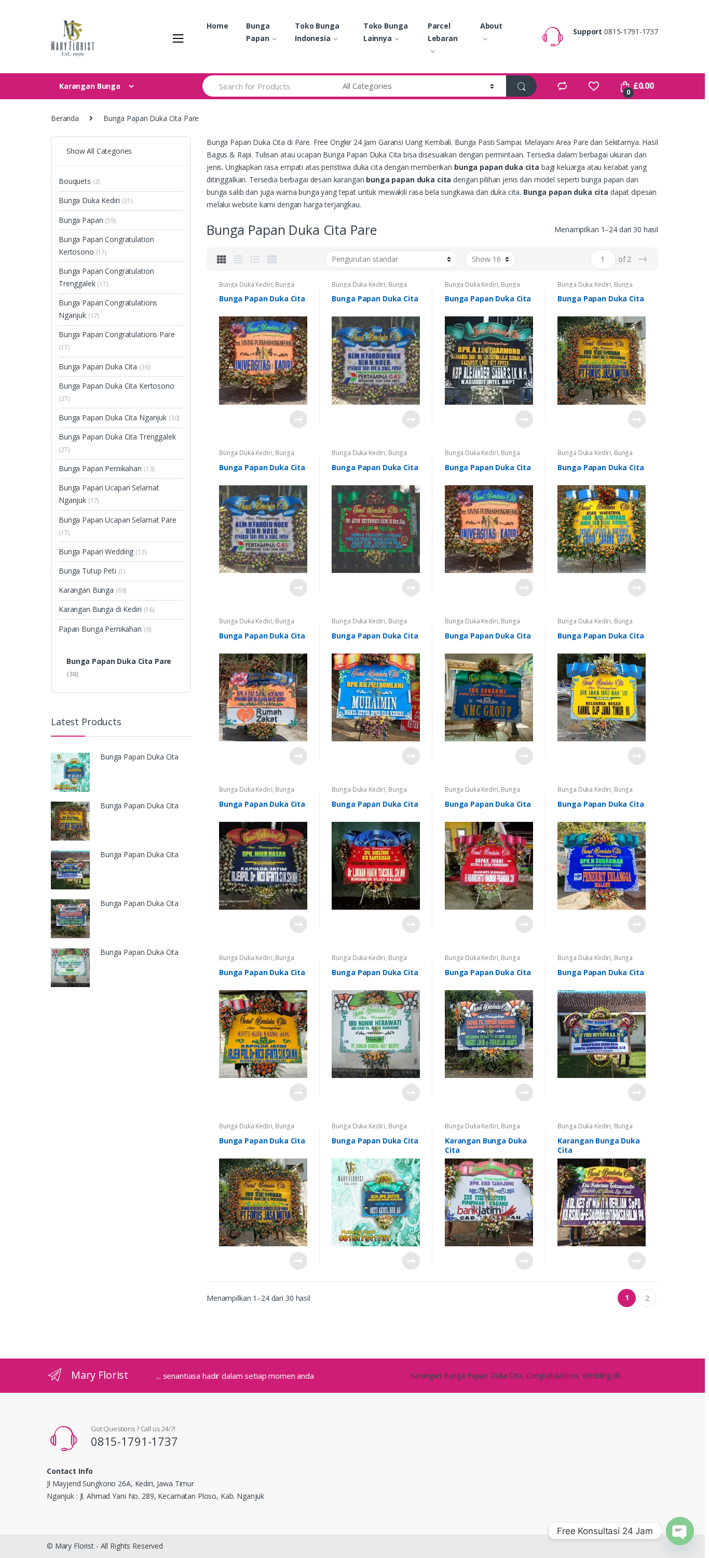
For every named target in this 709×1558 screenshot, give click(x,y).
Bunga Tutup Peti (92, 571)
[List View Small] (272, 259)
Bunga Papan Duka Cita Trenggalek (117, 443)
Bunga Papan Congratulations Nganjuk (108, 309)
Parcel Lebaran (443, 32)
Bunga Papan (257, 32)
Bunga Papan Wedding (103, 551)
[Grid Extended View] (238, 259)
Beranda (65, 118)
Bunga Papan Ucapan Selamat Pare (117, 526)
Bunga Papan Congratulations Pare (117, 340)
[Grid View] (221, 259)
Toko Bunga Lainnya (385, 32)
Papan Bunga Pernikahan (105, 629)
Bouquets (79, 181)
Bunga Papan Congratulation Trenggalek (106, 277)
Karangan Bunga (93, 590)
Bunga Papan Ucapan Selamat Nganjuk (109, 494)
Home (217, 26)
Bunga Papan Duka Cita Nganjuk (119, 417)
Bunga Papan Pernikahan (107, 468)
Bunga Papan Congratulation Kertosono (106, 245)
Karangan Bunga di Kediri (107, 609)
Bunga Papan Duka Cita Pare (118, 667)
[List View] (255, 259)
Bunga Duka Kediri (245, 284)
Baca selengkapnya (298, 419)
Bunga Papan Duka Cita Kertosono (116, 392)
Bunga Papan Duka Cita (256, 288)
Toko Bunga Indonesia (317, 32)
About (491, 26)
